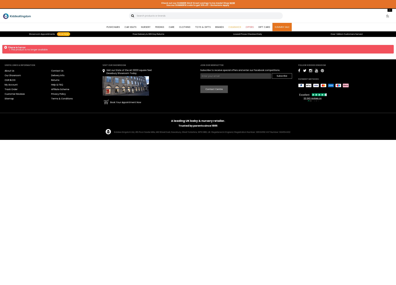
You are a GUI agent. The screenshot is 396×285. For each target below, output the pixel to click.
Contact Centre (214, 89)
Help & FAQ (57, 84)
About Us (9, 70)
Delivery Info (58, 75)
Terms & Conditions (62, 98)
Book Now (63, 34)
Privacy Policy (58, 94)
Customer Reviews (15, 94)
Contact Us (57, 70)
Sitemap (9, 98)
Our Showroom (13, 75)
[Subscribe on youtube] (316, 71)
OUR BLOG (10, 80)
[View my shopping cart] (385, 16)
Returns (156, 34)
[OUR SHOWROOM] (126, 85)
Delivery (139, 34)
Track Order (11, 89)
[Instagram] (310, 71)
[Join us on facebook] (299, 71)
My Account (11, 84)
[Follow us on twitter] (304, 71)
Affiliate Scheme (60, 89)
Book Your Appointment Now (125, 102)
